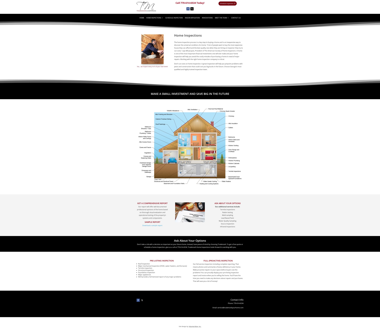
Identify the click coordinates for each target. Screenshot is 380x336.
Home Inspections (153, 18)
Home (141, 18)
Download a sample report (152, 225)
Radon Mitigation (192, 18)
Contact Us (236, 18)
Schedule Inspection (226, 3)
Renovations (207, 18)
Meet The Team (221, 18)
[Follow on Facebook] (188, 8)
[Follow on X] (192, 8)
